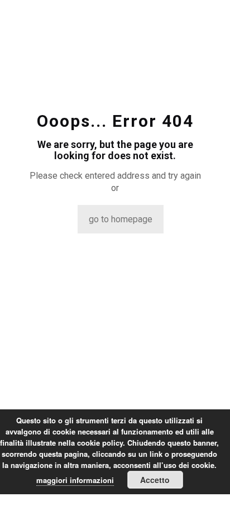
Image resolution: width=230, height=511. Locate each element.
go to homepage (120, 219)
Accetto (155, 479)
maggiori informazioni (75, 480)
